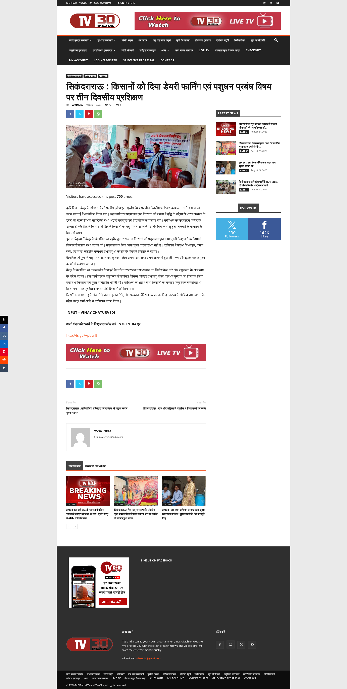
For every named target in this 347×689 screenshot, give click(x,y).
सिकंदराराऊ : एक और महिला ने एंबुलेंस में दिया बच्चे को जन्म (174, 408)
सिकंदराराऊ (103, 75)
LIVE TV (204, 50)
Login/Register (105, 60)
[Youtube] (278, 3)
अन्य (163, 50)
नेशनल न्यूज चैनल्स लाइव (227, 50)
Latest (71, 504)
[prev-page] (68, 526)
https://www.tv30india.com (108, 437)
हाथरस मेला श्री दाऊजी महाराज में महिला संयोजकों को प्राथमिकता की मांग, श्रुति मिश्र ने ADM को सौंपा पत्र (87, 514)
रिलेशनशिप (239, 40)
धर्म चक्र (142, 40)
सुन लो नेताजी (258, 40)
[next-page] (75, 526)
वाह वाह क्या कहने (162, 40)
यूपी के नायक (182, 40)
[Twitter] (271, 3)
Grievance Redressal (139, 60)
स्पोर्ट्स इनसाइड (148, 50)
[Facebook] (258, 3)
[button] (276, 41)
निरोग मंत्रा (127, 40)
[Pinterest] (89, 114)
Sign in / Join (126, 3)
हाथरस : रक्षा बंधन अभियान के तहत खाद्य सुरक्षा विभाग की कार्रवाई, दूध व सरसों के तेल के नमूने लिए (183, 514)
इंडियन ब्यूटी (222, 40)
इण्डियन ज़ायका (203, 40)
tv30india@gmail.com (148, 658)
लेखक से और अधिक (95, 466)
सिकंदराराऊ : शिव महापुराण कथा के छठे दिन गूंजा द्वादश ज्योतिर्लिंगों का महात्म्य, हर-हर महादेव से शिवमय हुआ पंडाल (135, 514)
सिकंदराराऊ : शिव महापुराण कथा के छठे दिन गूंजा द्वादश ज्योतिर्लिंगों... (259, 145)
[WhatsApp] (98, 114)
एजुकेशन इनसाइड (78, 50)
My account (78, 60)
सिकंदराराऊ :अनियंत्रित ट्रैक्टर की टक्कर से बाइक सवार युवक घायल (97, 410)
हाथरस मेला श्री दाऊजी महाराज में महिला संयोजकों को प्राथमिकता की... (258, 125)
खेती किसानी (127, 50)
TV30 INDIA (76, 104)
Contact (167, 60)
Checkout (253, 50)
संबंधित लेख (75, 466)
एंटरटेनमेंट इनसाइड (102, 50)
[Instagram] (264, 3)
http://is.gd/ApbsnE (81, 335)
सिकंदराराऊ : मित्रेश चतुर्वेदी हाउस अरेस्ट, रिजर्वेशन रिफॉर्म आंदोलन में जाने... (258, 183)
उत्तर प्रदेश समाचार (79, 40)
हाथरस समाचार (105, 40)
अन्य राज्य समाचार (184, 50)
